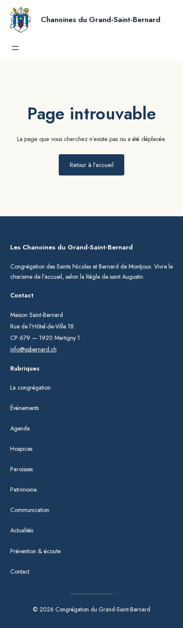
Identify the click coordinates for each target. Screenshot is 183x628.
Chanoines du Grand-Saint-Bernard (100, 19)
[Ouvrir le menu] (15, 48)
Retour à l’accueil (92, 165)
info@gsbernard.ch (33, 349)
